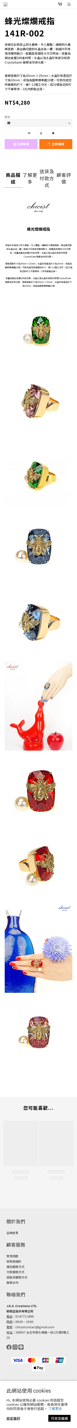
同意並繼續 (59, 1418)
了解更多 (55, 1408)
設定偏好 (13, 1418)
